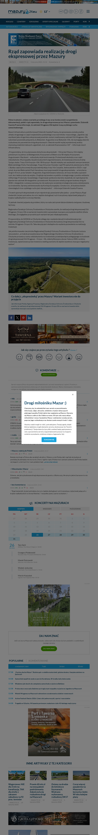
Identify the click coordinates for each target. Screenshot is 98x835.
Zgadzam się (49, 440)
